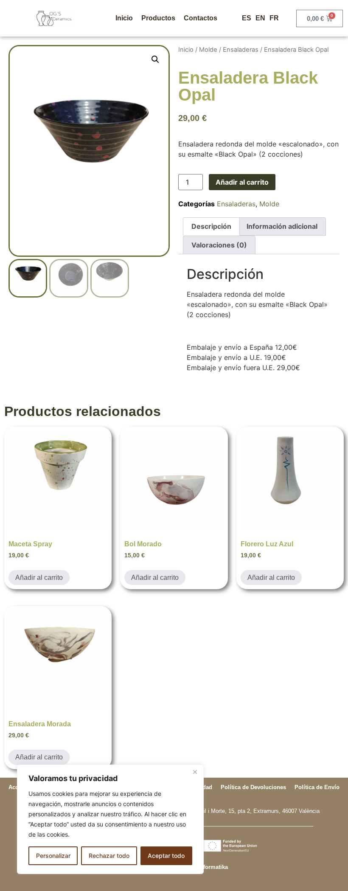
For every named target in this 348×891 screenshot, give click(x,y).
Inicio (124, 18)
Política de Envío (317, 787)
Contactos (200, 18)
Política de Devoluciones (253, 787)
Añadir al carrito (242, 182)
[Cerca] (195, 772)
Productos (158, 18)
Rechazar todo (109, 855)
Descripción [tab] (211, 226)
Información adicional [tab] (282, 226)
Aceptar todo (166, 855)
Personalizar (53, 855)
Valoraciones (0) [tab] (219, 245)
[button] (155, 59)
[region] (110, 819)
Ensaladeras (240, 49)
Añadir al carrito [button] (39, 577)
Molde (208, 49)
